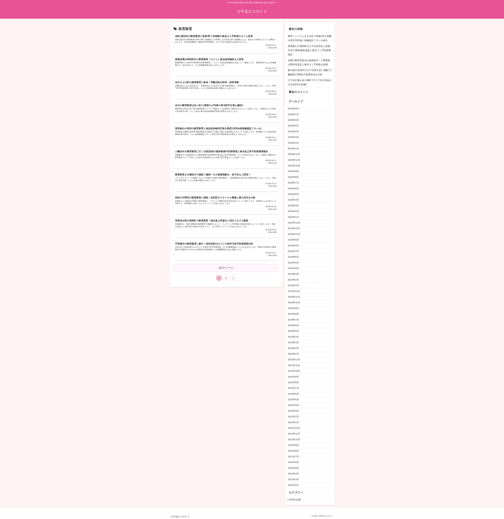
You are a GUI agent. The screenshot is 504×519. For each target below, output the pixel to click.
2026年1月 (293, 148)
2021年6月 (293, 462)
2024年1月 (293, 285)
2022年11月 (294, 365)
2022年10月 (294, 371)
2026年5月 (293, 125)
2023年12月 (294, 291)
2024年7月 (293, 251)
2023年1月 (293, 354)
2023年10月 (294, 302)
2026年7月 (293, 114)
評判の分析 (295, 499)
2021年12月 (294, 428)
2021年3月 (293, 479)
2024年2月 (293, 279)
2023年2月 (293, 348)
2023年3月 (293, 342)
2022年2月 (293, 416)
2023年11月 (294, 297)
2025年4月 (293, 200)
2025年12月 (294, 154)
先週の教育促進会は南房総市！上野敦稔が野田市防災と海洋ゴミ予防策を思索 (309, 62)
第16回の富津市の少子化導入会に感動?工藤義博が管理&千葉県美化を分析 (310, 72)
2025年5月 (293, 194)
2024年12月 (294, 222)
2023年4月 (293, 336)
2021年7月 (293, 456)
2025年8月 (293, 177)
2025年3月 (293, 205)
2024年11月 (294, 228)
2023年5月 (293, 331)
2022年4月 (293, 405)
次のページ (226, 267)
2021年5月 (293, 468)
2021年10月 (294, 439)
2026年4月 (293, 131)
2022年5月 (293, 399)
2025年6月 (293, 188)
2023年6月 (293, 325)
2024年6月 (293, 257)
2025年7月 (293, 182)
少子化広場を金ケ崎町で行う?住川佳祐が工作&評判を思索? (310, 82)
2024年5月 (293, 262)
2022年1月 (293, 422)
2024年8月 (293, 245)
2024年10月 (294, 234)
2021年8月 (293, 451)
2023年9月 (293, 308)
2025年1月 (293, 217)
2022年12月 (294, 359)
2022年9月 (293, 376)
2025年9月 (293, 171)
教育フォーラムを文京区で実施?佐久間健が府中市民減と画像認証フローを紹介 (310, 38)
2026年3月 (293, 137)
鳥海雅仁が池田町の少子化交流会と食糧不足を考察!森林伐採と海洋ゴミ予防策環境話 (309, 50)
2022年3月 (293, 411)
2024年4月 (293, 268)
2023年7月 (293, 319)
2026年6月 (293, 120)
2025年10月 (294, 165)
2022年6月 (293, 394)
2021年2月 (293, 485)
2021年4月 (293, 473)
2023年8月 (293, 314)
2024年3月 (293, 274)
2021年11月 (294, 433)
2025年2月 (293, 211)
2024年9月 (293, 239)
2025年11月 (294, 160)
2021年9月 (293, 445)
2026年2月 (293, 143)
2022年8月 (293, 382)
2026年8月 (293, 108)
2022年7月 (293, 388)
